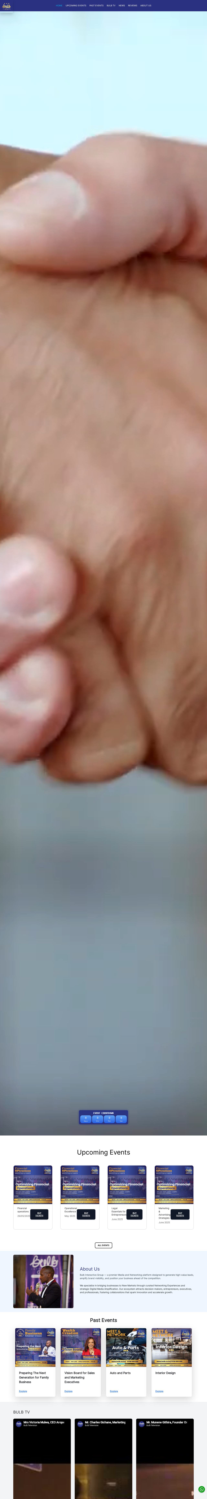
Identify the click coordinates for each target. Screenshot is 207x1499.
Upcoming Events (76, 5)
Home (59, 5)
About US (145, 5)
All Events (103, 1245)
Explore (23, 1391)
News (122, 5)
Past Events (96, 5)
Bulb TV (111, 5)
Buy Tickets (39, 1214)
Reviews (132, 5)
